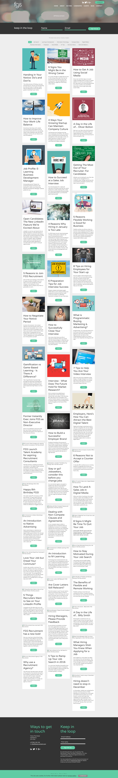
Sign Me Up (67, 747)
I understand (82, 776)
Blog (92, 6)
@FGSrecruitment (59, 16)
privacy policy (72, 776)
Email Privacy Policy (76, 760)
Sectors (69, 6)
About (62, 6)
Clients (86, 6)
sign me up (94, 29)
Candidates (78, 6)
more (33, 94)
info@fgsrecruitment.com (38, 744)
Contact (99, 6)
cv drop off (100, 2)
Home (56, 6)
